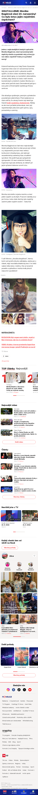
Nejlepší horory (23, 738)
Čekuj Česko (17, 430)
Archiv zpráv (26, 773)
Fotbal (4, 770)
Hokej (24, 770)
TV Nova (4, 7)
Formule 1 (31, 770)
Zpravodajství (24, 760)
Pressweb (30, 701)
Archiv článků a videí (22, 707)
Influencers (6, 714)
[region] (19, 8)
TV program (6, 735)
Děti (9, 742)
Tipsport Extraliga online (26, 748)
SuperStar (17, 487)
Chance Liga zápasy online (11, 745)
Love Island (17, 453)
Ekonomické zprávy (8, 767)
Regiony (17, 763)
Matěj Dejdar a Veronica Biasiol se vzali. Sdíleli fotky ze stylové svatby (15, 388)
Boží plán (16, 409)
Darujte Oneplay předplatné (21, 735)
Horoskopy (25, 767)
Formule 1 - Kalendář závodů (11, 773)
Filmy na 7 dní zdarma (9, 738)
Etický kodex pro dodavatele (11, 721)
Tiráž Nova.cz (6, 724)
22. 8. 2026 (5, 525)
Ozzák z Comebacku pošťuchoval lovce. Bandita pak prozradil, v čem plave (24, 423)
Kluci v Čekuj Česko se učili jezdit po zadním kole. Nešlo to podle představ (25, 434)
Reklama (5, 701)
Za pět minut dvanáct (8, 523)
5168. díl (5, 588)
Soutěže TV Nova (28, 711)
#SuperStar (5, 361)
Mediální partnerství (17, 714)
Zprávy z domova (8, 763)
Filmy (30, 738)
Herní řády (28, 704)
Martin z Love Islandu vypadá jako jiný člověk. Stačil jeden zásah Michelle (24, 457)
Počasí (18, 767)
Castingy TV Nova (17, 704)
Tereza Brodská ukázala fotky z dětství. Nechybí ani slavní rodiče (25, 480)
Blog (14, 742)
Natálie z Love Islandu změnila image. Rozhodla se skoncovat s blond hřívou (25, 468)
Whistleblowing (28, 721)
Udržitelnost (17, 711)
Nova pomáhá (7, 711)
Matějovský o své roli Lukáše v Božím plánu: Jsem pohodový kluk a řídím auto (25, 412)
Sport (19, 742)
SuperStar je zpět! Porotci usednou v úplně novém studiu (25, 490)
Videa (10, 760)
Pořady (4, 742)
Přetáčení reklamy (8, 707)
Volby (24, 763)
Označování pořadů (8, 717)
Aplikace (5, 777)
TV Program (6, 704)
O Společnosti (14, 701)
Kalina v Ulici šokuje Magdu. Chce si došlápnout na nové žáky (27, 629)
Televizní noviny (27, 523)
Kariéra (22, 701)
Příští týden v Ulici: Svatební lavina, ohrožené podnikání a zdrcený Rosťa (17, 608)
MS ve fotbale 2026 (14, 770)
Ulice (34, 384)
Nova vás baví (18, 419)
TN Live (4, 760)
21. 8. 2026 (26, 525)
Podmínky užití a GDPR (24, 717)
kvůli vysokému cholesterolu (18, 103)
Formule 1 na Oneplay (9, 748)
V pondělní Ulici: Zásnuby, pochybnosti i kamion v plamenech (10, 629)
